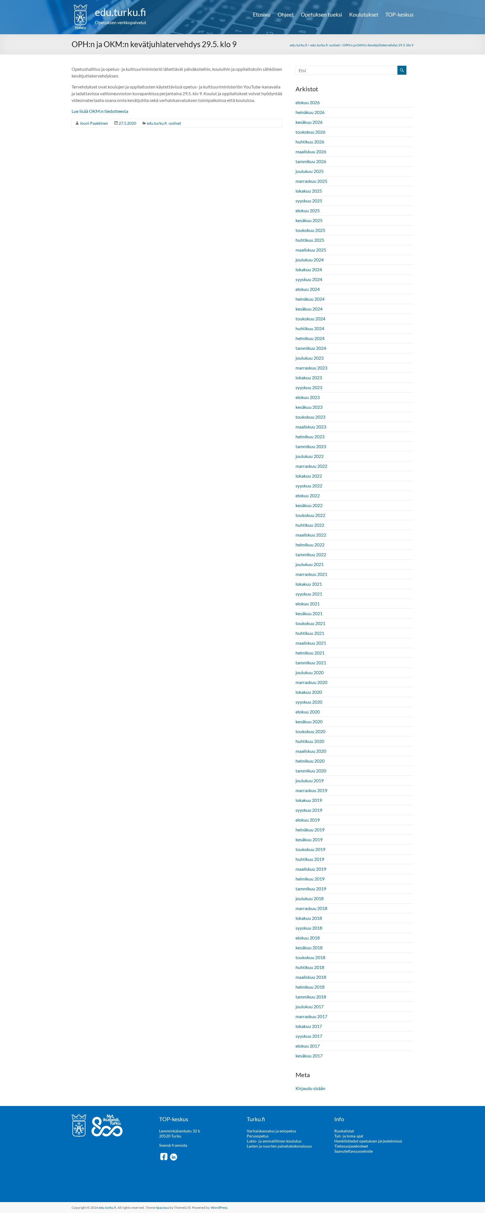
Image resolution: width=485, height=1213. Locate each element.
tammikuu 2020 (311, 770)
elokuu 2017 (308, 1045)
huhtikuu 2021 (310, 633)
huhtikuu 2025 (310, 240)
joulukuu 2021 (310, 564)
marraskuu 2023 (311, 367)
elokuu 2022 (308, 495)
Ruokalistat (344, 1130)
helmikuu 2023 (310, 436)
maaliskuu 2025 (311, 249)
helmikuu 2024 (310, 338)
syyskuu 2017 (309, 1036)
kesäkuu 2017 (309, 1055)
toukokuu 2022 (310, 515)
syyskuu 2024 (309, 279)
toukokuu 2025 (310, 230)
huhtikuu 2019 (310, 859)
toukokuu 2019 (310, 849)
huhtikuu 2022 (310, 525)
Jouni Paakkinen (94, 123)
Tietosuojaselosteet (351, 1146)
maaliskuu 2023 (311, 426)
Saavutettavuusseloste (353, 1151)
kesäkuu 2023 (309, 407)
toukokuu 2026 (310, 131)
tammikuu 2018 (311, 996)
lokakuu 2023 (309, 377)
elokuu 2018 (308, 937)
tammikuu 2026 (311, 161)
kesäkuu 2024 (309, 308)
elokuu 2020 (308, 711)
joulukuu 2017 (310, 1006)
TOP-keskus (399, 15)
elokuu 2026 (308, 102)
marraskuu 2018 (311, 908)
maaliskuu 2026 (311, 151)
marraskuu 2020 (311, 682)
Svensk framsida (173, 1145)
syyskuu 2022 (309, 485)
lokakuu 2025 (309, 190)
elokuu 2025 (308, 210)
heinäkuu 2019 (310, 829)
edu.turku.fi (120, 12)
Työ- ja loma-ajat (348, 1136)
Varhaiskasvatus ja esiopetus (271, 1130)
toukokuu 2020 (310, 731)
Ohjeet (286, 15)
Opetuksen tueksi (321, 15)
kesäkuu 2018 (309, 947)
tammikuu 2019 (311, 888)
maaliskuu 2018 (311, 977)
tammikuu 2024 (311, 348)
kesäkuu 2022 (309, 505)
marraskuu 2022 (311, 466)
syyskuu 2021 (309, 593)
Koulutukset (363, 15)
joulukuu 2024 (310, 259)
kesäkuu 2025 (309, 220)
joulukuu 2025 (310, 171)
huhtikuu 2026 (310, 141)
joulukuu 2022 (310, 456)
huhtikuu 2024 (310, 328)
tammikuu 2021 (311, 662)
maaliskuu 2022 (311, 534)
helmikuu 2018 (310, 986)
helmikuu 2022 (310, 544)
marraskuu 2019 (311, 790)
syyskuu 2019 (309, 810)
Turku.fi (256, 1119)
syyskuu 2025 (309, 200)
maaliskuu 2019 (311, 869)
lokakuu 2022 (309, 475)
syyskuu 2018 (309, 928)
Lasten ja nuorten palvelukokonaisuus (279, 1146)
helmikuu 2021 (310, 652)
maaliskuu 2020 (311, 751)
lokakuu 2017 (309, 1026)
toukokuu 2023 (310, 416)
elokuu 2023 (308, 397)
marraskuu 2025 (311, 181)
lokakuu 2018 (309, 918)
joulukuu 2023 (310, 358)
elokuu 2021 (308, 603)
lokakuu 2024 (309, 269)
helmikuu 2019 (310, 878)
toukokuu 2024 (310, 318)
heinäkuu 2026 (310, 112)
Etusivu (262, 15)
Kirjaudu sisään (310, 1088)
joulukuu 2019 (310, 780)
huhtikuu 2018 (310, 967)
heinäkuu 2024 (310, 299)
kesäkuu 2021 (309, 613)
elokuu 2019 (308, 819)
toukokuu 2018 (310, 957)
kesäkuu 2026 (309, 122)
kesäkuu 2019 (309, 839)
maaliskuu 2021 (311, 643)
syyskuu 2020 (309, 701)
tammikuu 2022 (311, 554)
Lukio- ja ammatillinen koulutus (274, 1141)
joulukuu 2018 (310, 898)
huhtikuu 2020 (310, 741)
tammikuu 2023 (311, 446)
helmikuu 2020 (310, 760)
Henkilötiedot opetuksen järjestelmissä (368, 1141)
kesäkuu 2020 (309, 721)
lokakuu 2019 (309, 800)
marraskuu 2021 (311, 574)
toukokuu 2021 (310, 623)
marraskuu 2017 (311, 1016)
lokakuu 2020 (309, 692)
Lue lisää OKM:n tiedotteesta (100, 111)
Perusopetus (258, 1136)
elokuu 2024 (308, 289)
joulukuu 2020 (310, 672)
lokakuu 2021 (309, 584)
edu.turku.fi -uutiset (164, 123)
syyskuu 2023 (309, 387)
